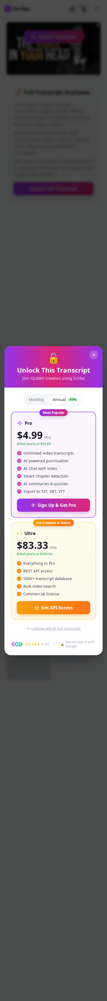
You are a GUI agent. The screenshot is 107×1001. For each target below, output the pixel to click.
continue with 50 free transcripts (56, 629)
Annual (65, 399)
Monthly (36, 399)
